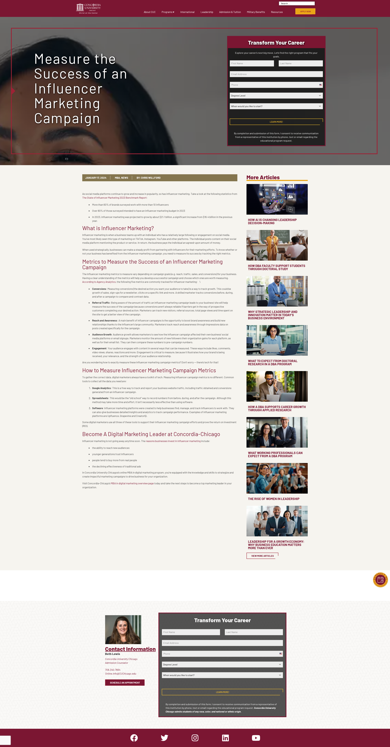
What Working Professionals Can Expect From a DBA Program (275, 454)
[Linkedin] (225, 737)
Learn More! (276, 122)
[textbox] (273, 95)
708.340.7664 (112, 669)
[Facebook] (134, 737)
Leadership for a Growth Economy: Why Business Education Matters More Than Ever (276, 545)
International (187, 11)
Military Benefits (256, 11)
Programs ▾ (168, 11)
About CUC (150, 11)
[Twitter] (164, 737)
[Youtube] (256, 737)
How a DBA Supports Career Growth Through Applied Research (277, 408)
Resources (277, 11)
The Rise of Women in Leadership (274, 499)
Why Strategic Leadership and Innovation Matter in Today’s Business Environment (272, 315)
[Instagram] (195, 737)
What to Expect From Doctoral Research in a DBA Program (273, 362)
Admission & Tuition (230, 11)
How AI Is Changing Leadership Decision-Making (272, 221)
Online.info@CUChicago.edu (120, 673)
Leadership (207, 11)
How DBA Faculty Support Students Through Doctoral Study (276, 267)
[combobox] (276, 96)
